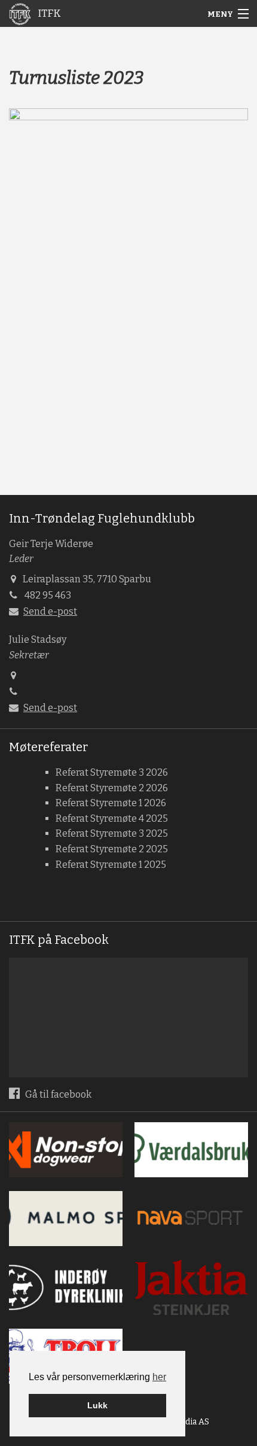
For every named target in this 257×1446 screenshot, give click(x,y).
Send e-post (50, 611)
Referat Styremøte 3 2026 (112, 772)
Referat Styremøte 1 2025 (111, 864)
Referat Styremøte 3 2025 (112, 833)
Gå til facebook (57, 1094)
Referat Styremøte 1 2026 (111, 803)
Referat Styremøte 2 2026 (112, 788)
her (159, 1377)
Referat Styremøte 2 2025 (112, 849)
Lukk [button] (97, 1405)
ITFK (48, 13)
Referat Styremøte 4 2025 (112, 818)
